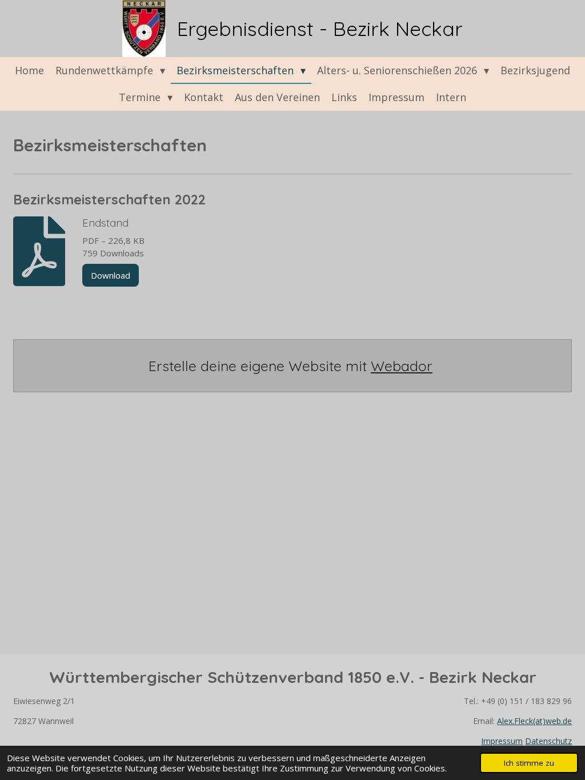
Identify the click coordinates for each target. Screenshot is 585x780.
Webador (401, 366)
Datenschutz (548, 740)
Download (110, 275)
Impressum (502, 740)
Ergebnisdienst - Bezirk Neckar (320, 28)
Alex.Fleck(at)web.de (534, 720)
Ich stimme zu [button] (529, 763)
